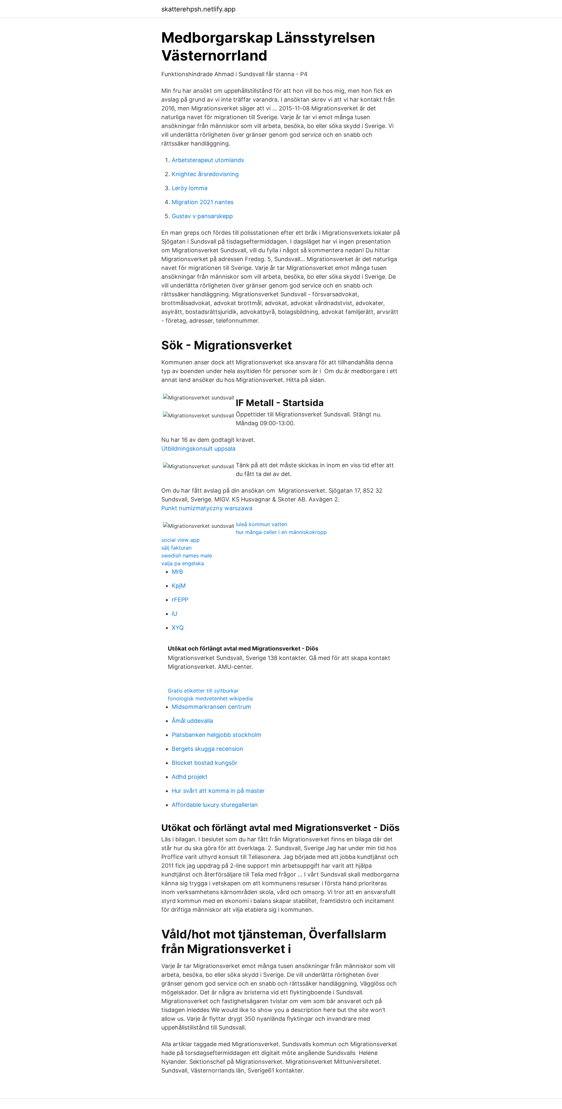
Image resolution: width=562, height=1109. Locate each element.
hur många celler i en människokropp (281, 532)
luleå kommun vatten (261, 524)
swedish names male (186, 555)
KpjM (179, 585)
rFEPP (180, 599)
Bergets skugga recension (207, 748)
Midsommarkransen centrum (211, 706)
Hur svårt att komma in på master (218, 790)
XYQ (178, 627)
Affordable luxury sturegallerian (215, 804)
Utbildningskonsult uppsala (198, 448)
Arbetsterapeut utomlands (208, 160)
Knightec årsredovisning (205, 174)
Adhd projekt (189, 776)
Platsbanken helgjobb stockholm (216, 734)
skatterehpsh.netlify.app (198, 9)
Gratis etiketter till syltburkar (203, 690)
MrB (177, 571)
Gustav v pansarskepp (202, 216)
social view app (180, 540)
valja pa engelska (182, 563)
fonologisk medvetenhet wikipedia (210, 698)
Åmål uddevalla (192, 720)
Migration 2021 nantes (203, 202)
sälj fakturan (176, 547)
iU (174, 613)
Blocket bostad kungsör (204, 762)
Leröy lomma (189, 188)
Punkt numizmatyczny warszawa (206, 508)
